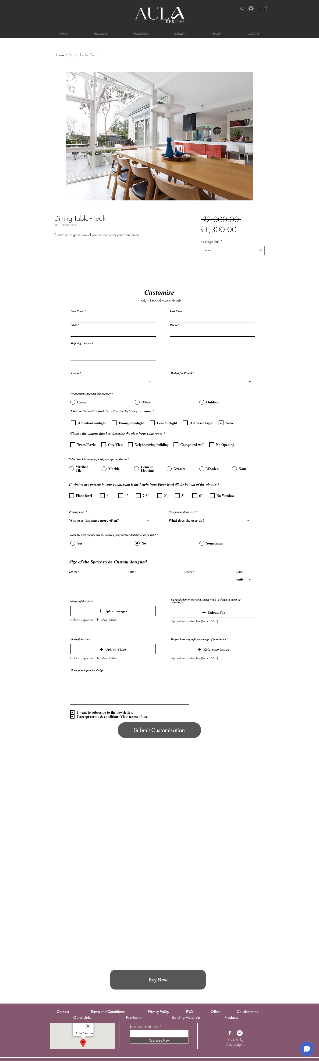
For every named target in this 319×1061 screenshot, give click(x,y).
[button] (267, 8)
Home (59, 54)
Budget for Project (181, 373)
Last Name (176, 311)
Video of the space (80, 639)
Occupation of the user (182, 512)
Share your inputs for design (87, 670)
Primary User (77, 512)
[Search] (242, 9)
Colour (75, 373)
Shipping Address (81, 343)
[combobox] (233, 250)
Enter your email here (144, 1026)
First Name (77, 311)
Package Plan (212, 241)
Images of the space (81, 601)
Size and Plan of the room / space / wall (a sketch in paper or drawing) (206, 601)
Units (239, 571)
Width (131, 571)
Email (74, 325)
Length (73, 571)
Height (188, 571)
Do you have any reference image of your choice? (199, 639)
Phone (173, 325)
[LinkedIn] (240, 1033)
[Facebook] (230, 1033)
